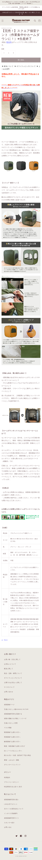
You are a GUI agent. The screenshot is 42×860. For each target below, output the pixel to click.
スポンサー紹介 (9, 823)
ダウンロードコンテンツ (12, 765)
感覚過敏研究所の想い (11, 799)
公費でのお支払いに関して (13, 682)
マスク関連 (8, 728)
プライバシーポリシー (11, 782)
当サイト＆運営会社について (13, 809)
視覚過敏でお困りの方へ (12, 737)
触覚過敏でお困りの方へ (12, 741)
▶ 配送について (7, 66)
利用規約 (7, 777)
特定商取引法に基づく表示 (13, 787)
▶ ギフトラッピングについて (25, 66)
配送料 (9, 42)
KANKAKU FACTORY (23, 856)
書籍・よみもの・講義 (11, 760)
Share (6, 640)
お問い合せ (8, 827)
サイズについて (9, 687)
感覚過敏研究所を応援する (13, 714)
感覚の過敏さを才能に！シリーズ (15, 718)
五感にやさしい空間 (10, 723)
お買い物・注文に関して (12, 659)
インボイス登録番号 (10, 813)
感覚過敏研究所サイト (11, 818)
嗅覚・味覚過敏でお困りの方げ (14, 746)
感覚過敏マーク (9, 704)
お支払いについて (10, 664)
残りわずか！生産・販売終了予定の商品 (17, 755)
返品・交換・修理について (13, 673)
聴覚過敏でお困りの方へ (12, 732)
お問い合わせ (8, 692)
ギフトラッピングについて (13, 678)
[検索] (35, 20)
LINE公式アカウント (11, 804)
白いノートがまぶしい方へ (13, 751)
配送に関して (8, 669)
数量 (3, 49)
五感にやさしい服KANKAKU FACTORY (16, 709)
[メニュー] (2, 20)
